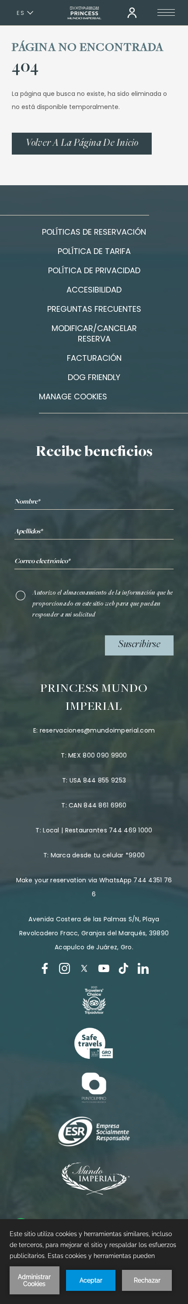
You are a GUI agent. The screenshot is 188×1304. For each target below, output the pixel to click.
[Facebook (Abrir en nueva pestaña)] (44, 968)
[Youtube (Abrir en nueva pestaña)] (103, 968)
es (21, 13)
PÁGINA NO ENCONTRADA (88, 48)
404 (25, 68)
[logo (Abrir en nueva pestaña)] (93, 1000)
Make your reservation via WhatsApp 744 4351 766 (94, 887)
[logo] (94, 1043)
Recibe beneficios (94, 452)
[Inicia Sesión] (132, 12)
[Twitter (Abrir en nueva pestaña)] (84, 968)
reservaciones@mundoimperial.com (97, 730)
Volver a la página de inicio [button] (81, 143)
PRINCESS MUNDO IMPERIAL (94, 698)
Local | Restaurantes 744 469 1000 (97, 830)
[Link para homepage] (84, 13)
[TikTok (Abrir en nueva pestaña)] (123, 968)
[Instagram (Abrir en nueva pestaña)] (64, 968)
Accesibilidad (94, 289)
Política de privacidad (94, 270)
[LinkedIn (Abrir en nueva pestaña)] (143, 968)
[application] (94, 1261)
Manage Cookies (73, 396)
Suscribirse (139, 645)
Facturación (94, 357)
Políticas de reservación (94, 231)
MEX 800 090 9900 (97, 755)
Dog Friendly (94, 377)
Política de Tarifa (94, 251)
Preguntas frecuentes (94, 308)
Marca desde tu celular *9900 (98, 855)
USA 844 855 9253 (98, 780)
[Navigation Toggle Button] (166, 12)
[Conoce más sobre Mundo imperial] (94, 1192)
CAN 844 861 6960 (97, 805)
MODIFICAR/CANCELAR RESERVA (94, 333)
